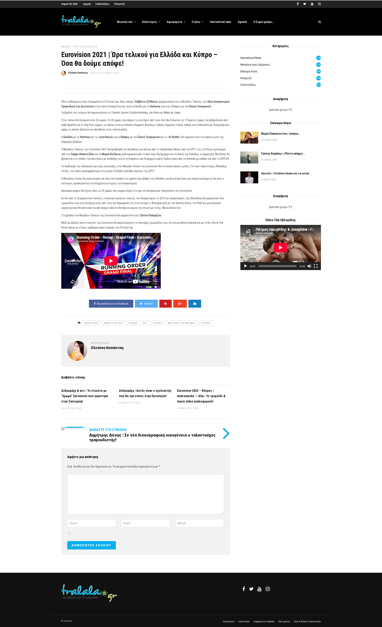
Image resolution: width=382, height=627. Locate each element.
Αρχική (87, 4)
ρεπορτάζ (246, 78)
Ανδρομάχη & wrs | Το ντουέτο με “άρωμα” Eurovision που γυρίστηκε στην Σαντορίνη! (84, 396)
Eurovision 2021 (113, 323)
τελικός (206, 323)
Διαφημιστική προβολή (264, 621)
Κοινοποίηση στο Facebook (112, 303)
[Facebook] (243, 589)
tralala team (244, 621)
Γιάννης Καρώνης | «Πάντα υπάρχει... (283, 153)
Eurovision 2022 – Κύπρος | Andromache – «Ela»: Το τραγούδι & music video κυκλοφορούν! (201, 396)
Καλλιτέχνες (149, 21)
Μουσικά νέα (125, 21)
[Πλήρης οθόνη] (316, 266)
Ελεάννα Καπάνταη (78, 72)
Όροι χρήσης (284, 621)
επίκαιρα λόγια (248, 71)
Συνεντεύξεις (102, 4)
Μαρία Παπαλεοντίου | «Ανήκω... (280, 133)
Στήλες (196, 21)
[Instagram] (319, 4)
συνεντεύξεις (248, 84)
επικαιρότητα (88, 46)
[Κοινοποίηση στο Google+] (180, 304)
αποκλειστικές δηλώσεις (255, 64)
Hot (76, 46)
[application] (280, 247)
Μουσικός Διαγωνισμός (181, 323)
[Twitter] (251, 589)
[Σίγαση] (309, 266)
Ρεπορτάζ (119, 4)
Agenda (242, 21)
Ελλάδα (133, 323)
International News (250, 57)
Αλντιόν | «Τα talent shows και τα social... (286, 173)
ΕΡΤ (145, 323)
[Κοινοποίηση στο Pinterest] (165, 304)
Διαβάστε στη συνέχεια (108, 430)
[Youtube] (312, 4)
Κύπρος (157, 323)
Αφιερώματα (174, 21)
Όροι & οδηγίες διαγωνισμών (307, 621)
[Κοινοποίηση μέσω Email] (194, 304)
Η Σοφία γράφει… (263, 21)
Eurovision (91, 323)
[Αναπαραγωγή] (246, 266)
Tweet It (148, 303)
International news (220, 21)
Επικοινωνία (228, 621)
